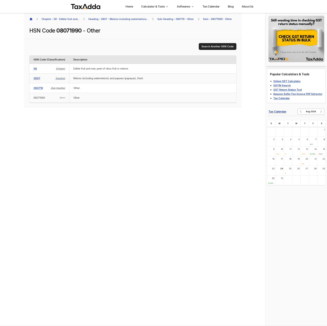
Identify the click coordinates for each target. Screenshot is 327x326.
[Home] (31, 19)
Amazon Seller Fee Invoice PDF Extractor (297, 93)
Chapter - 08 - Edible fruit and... (61, 19)
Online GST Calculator (287, 81)
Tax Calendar (281, 98)
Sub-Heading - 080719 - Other (175, 19)
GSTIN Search (282, 85)
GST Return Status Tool (287, 89)
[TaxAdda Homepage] (86, 6)
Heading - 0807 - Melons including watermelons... (118, 19)
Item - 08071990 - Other (217, 19)
